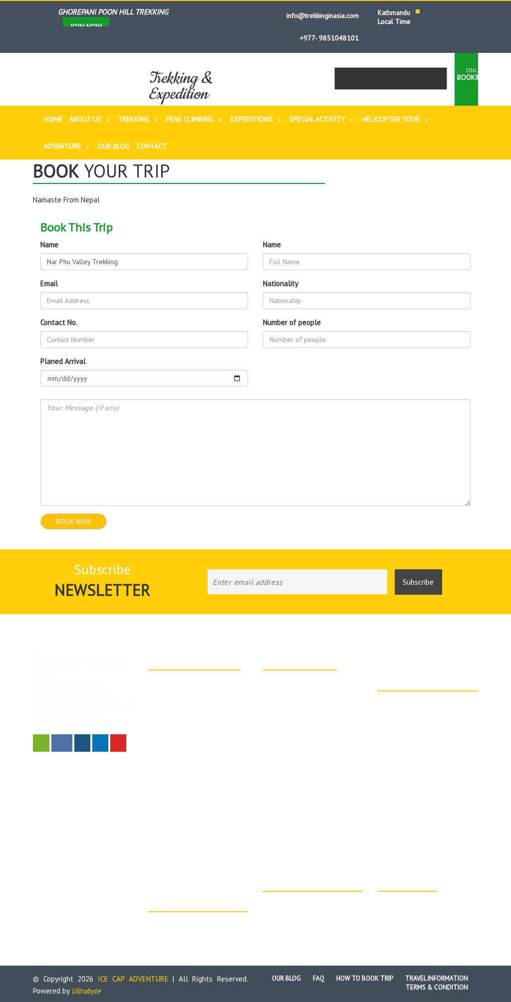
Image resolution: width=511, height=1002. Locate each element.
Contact (152, 146)
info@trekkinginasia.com (321, 15)
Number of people (292, 322)
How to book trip (364, 978)
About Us (85, 119)
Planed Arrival (63, 361)
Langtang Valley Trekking (312, 767)
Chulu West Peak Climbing (313, 730)
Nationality (280, 283)
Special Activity (317, 119)
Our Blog (114, 146)
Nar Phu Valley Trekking (310, 815)
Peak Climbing (190, 119)
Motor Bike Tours (415, 726)
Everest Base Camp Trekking (203, 807)
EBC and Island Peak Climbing (319, 755)
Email (49, 283)
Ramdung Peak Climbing (196, 727)
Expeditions (251, 119)
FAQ (318, 978)
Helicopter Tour (391, 119)
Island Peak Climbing (306, 682)
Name (49, 244)
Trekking (133, 119)
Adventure (62, 146)
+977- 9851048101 (328, 37)
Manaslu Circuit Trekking (311, 780)
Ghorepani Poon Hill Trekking (318, 695)
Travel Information (436, 978)
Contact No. (58, 322)
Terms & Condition (437, 987)
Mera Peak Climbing (304, 742)
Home (53, 119)
